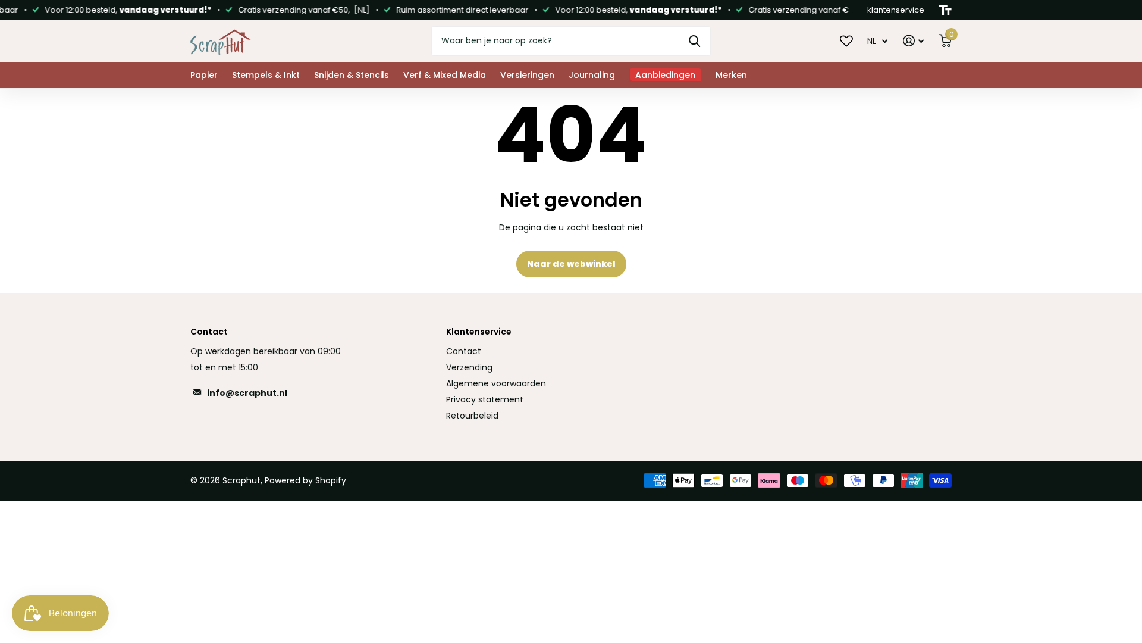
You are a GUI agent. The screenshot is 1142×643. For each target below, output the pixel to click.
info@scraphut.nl (247, 393)
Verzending (469, 367)
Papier (204, 75)
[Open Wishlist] (846, 40)
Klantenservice (479, 332)
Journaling (592, 75)
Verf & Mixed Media (444, 75)
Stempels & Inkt (266, 75)
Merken (731, 75)
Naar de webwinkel (571, 264)
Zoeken (694, 41)
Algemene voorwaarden (496, 383)
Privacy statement (484, 399)
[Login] (913, 40)
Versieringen (527, 75)
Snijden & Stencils (351, 75)
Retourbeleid (472, 416)
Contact (463, 351)
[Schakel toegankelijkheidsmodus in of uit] (945, 10)
